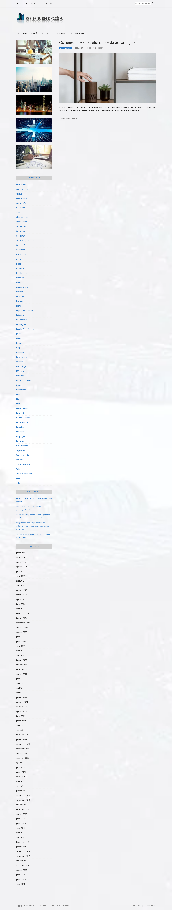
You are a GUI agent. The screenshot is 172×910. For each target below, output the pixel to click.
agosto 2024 (21, 599)
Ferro (18, 305)
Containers (21, 249)
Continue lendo (69, 118)
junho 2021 (21, 720)
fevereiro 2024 (22, 613)
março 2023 (21, 655)
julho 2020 (20, 767)
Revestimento (22, 445)
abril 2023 (20, 650)
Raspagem (20, 436)
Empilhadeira (21, 273)
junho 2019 (21, 823)
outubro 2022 (22, 664)
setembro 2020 (22, 758)
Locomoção (21, 357)
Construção (21, 245)
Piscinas (19, 399)
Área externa (21, 198)
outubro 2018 (22, 860)
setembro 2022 (22, 669)
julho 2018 (20, 874)
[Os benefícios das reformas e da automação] (107, 77)
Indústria (20, 315)
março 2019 (21, 837)
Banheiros (20, 207)
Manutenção (21, 366)
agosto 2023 (21, 632)
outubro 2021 (22, 702)
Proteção (20, 431)
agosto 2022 (21, 674)
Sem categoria (22, 455)
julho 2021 (20, 716)
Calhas (19, 212)
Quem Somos (31, 3)
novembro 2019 (23, 800)
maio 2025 (20, 576)
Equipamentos (22, 287)
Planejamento (22, 408)
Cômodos (20, 231)
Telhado (19, 469)
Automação (65, 48)
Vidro (18, 483)
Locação (20, 352)
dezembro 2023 (23, 622)
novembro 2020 (23, 748)
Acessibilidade (22, 189)
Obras (18, 385)
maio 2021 (20, 725)
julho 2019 (20, 818)
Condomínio (21, 236)
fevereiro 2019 (22, 842)
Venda (19, 478)
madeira (19, 361)
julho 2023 (20, 636)
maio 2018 (20, 884)
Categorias (46, 3)
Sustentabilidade (23, 464)
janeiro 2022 (21, 697)
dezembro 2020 (23, 744)
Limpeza (20, 347)
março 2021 (21, 730)
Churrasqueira (22, 217)
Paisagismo (21, 389)
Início (19, 3)
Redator (79, 48)
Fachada (20, 301)
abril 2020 (20, 781)
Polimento (20, 413)
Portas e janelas (23, 417)
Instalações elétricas (25, 329)
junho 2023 (21, 641)
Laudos (19, 338)
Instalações (21, 324)
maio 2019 (20, 828)
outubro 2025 (22, 562)
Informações (21, 319)
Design (19, 259)
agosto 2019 (21, 814)
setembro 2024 (22, 594)
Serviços (19, 459)
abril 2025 (20, 580)
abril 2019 (20, 832)
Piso (18, 403)
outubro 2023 (22, 627)
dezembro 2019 (23, 795)
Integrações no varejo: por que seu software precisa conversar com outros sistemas (32, 526)
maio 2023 (20, 646)
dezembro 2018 (23, 851)
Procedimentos (22, 422)
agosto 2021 (21, 711)
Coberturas (21, 226)
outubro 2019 (22, 804)
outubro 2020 (22, 753)
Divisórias (20, 268)
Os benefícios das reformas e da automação (97, 42)
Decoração (21, 254)
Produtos (20, 427)
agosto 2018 (21, 870)
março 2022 (21, 692)
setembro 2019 (22, 809)
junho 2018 (21, 879)
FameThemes (151, 905)
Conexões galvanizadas (26, 240)
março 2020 (21, 786)
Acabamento (21, 184)
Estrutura (20, 296)
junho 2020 (21, 772)
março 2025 (21, 585)
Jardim (19, 333)
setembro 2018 (22, 865)
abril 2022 (20, 688)
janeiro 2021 (21, 739)
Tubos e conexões (24, 473)
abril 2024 (20, 608)
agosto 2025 (21, 566)
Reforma (20, 441)
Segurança (20, 450)
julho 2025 (20, 571)
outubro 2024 (22, 590)
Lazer (18, 343)
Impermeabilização (24, 310)
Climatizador (21, 221)
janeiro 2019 (21, 846)
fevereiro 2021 (22, 734)
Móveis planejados (24, 380)
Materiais (20, 375)
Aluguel (19, 194)
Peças (18, 394)
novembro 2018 (23, 856)
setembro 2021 (22, 706)
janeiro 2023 (21, 660)
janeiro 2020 (21, 790)
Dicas (18, 264)
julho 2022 (20, 678)
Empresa (20, 277)
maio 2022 (20, 683)
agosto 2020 (21, 762)
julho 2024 (20, 604)
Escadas (19, 291)
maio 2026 (20, 557)
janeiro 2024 (21, 618)
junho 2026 (21, 552)
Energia (19, 282)
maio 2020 (20, 776)
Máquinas (20, 371)
